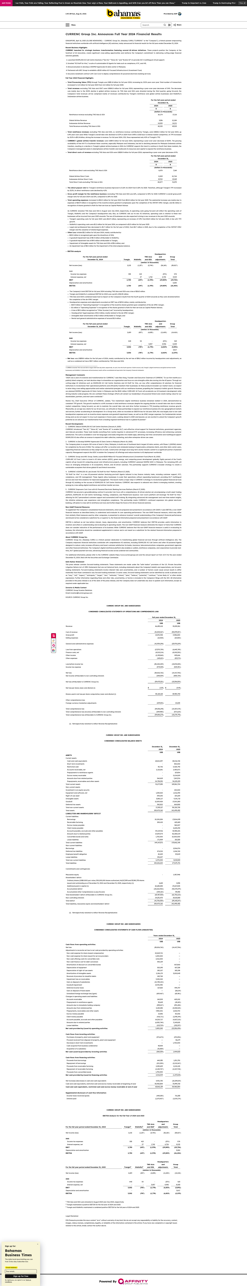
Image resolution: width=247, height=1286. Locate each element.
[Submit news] (53, 635)
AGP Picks (6, 3)
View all (242, 3)
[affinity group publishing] (53, 645)
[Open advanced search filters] (169, 25)
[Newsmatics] (53, 650)
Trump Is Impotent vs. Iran (194, 3)
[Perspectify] (53, 640)
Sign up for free (20, 1276)
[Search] (164, 25)
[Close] (38, 1244)
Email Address (11, 1267)
